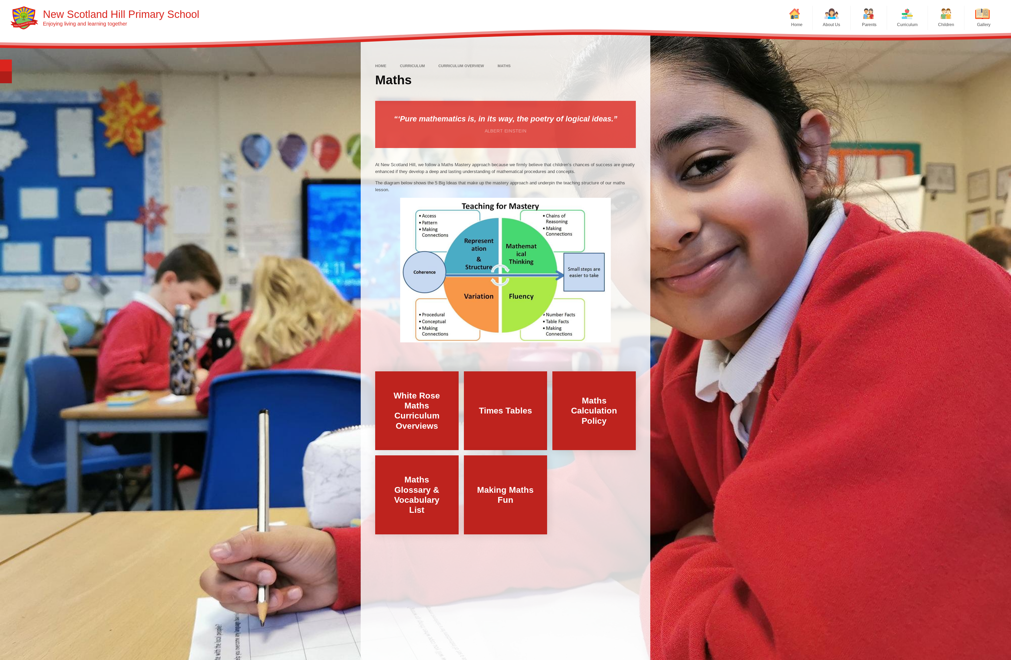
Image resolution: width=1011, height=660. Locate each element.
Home (380, 66)
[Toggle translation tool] (6, 77)
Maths (504, 66)
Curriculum (412, 66)
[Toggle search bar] (6, 65)
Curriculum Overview (461, 66)
